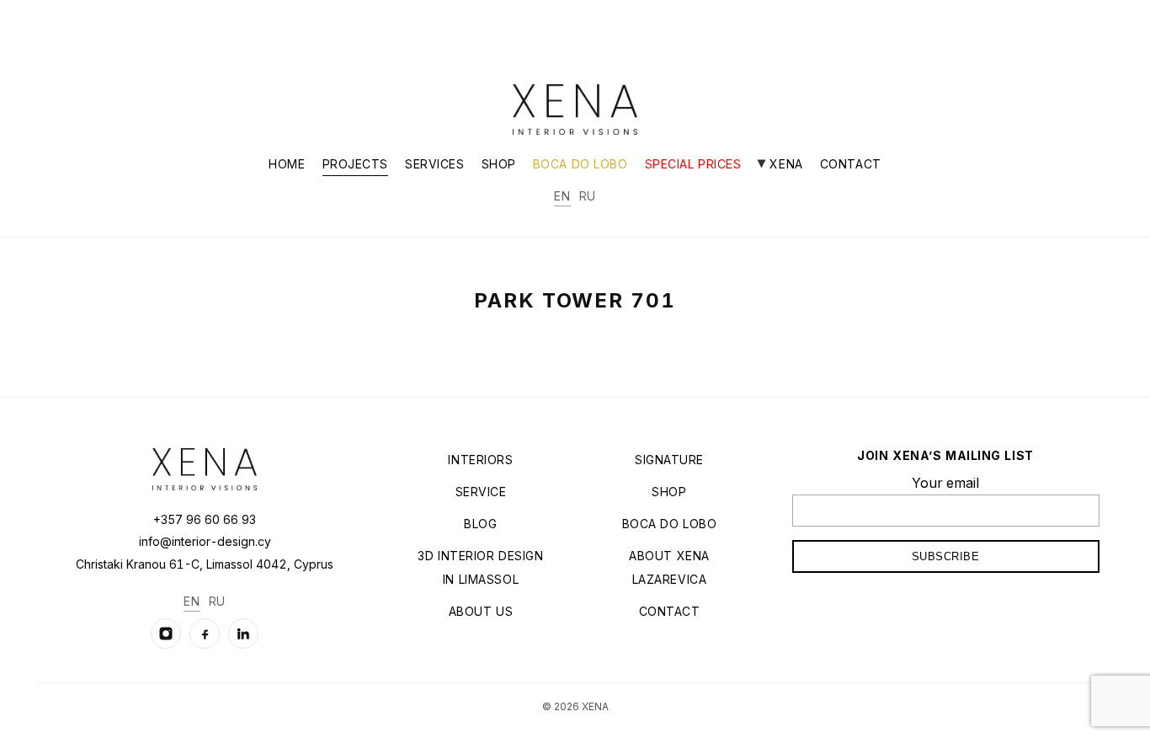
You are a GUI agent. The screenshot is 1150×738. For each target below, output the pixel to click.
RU (587, 196)
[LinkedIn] (243, 633)
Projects (355, 164)
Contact (850, 164)
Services (434, 164)
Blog (480, 523)
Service (481, 491)
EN (562, 196)
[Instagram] (166, 633)
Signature (669, 459)
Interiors (480, 459)
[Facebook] (204, 633)
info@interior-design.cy (205, 541)
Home (287, 164)
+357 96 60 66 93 (204, 519)
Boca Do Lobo (580, 164)
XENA (784, 164)
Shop (499, 164)
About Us (481, 611)
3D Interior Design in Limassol (480, 567)
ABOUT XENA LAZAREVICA (669, 567)
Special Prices (693, 164)
